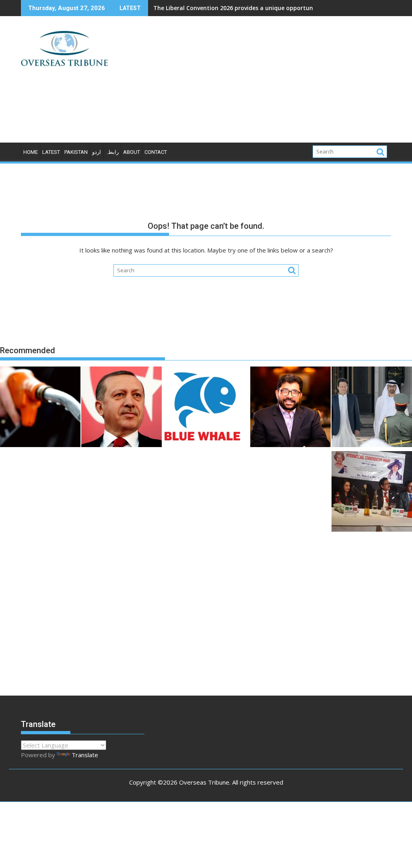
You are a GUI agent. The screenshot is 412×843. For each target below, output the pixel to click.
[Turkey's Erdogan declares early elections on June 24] (121, 408)
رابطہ (112, 152)
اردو (96, 152)
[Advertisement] (265, 82)
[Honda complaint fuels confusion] (40, 408)
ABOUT (131, 152)
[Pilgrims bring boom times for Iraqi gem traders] (203, 408)
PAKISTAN (76, 152)
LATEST (51, 152)
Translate (85, 755)
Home (30, 152)
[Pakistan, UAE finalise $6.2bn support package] (372, 408)
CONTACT (155, 152)
